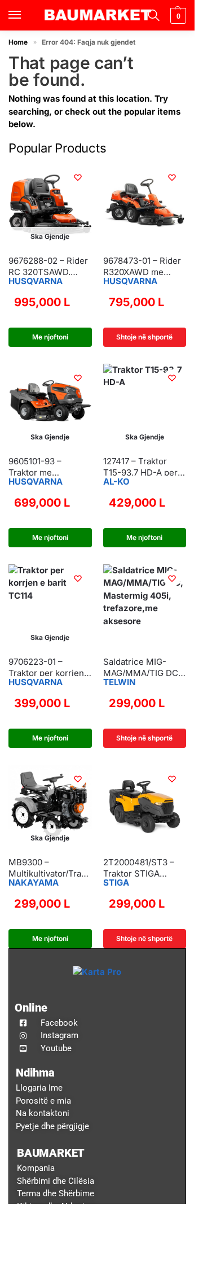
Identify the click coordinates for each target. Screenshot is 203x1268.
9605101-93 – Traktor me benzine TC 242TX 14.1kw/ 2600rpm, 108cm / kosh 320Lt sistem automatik (47, 467)
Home (18, 42)
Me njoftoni (50, 337)
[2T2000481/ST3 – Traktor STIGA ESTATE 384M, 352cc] (145, 806)
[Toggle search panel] (152, 15)
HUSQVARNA (35, 281)
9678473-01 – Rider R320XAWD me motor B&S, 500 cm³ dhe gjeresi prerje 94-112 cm (143, 266)
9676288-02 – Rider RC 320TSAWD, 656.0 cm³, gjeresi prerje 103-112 (48, 266)
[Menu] (25, 15)
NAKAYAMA (33, 882)
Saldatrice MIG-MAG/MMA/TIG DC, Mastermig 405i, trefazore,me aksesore (141, 667)
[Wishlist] (77, 177)
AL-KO (116, 481)
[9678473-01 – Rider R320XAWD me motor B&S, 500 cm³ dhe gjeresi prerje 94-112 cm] (145, 205)
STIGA (116, 882)
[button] (176, 15)
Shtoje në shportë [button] (144, 337)
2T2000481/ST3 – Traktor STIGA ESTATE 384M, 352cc (138, 868)
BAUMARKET (51, 1153)
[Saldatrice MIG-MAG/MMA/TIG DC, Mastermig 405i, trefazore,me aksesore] (145, 606)
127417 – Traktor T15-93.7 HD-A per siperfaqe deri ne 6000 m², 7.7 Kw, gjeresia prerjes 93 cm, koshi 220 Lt (141, 467)
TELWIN (119, 682)
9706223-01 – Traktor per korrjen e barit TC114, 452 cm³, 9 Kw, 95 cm (49, 667)
